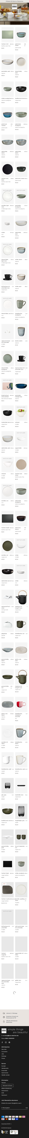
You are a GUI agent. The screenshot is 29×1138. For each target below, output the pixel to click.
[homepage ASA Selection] (14, 6)
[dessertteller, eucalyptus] (7, 358)
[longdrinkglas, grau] (21, 811)
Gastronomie (4, 1072)
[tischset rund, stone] (21, 464)
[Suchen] (23, 7)
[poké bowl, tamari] (21, 34)
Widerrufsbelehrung (6, 1088)
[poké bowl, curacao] (7, 115)
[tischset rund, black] (7, 169)
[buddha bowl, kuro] (21, 89)
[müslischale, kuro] (7, 413)
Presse (3, 1058)
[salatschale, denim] (7, 142)
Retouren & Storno (7, 1085)
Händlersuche (4, 1068)
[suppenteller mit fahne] (21, 944)
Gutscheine (4, 1051)
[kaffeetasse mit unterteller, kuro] (7, 277)
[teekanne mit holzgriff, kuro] (21, 597)
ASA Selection (8, 1128)
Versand (3, 1082)
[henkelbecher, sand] (21, 760)
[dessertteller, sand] (21, 62)
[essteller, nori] (7, 546)
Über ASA (3, 1049)
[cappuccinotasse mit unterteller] (7, 331)
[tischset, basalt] (7, 518)
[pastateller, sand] (7, 62)
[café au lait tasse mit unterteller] (21, 917)
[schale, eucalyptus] (7, 89)
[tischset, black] (7, 864)
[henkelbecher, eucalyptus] (21, 304)
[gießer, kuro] (21, 971)
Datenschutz (4, 1090)
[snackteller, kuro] (21, 785)
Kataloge (3, 1056)
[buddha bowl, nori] (7, 811)
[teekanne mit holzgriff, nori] (21, 677)
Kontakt (3, 1066)
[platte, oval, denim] (7, 704)
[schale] (7, 223)
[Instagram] (6, 1042)
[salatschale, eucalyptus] (21, 115)
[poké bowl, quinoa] (21, 518)
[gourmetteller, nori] (7, 677)
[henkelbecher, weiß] (7, 760)
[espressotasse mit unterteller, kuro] (21, 358)
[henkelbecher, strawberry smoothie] (21, 704)
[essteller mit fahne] (7, 733)
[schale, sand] (21, 277)
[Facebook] (2, 1042)
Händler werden (5, 1075)
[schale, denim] (21, 250)
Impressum (4, 1095)
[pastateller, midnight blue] (21, 386)
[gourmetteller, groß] (7, 837)
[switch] (15, 1133)
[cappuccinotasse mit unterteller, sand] (7, 971)
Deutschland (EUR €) (5, 1123)
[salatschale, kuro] (7, 571)
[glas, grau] (7, 785)
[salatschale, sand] (21, 223)
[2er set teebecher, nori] (21, 837)
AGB (2, 1093)
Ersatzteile (4, 1070)
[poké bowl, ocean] (21, 169)
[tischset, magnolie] (7, 944)
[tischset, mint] (7, 34)
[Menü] (2, 7)
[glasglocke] (7, 624)
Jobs (2, 1054)
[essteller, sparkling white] (21, 889)
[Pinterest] (9, 1042)
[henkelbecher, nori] (21, 624)
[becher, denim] (21, 331)
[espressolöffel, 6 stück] (7, 597)
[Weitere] (14, 992)
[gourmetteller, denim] (7, 650)
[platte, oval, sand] (21, 650)
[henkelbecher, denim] (21, 733)
